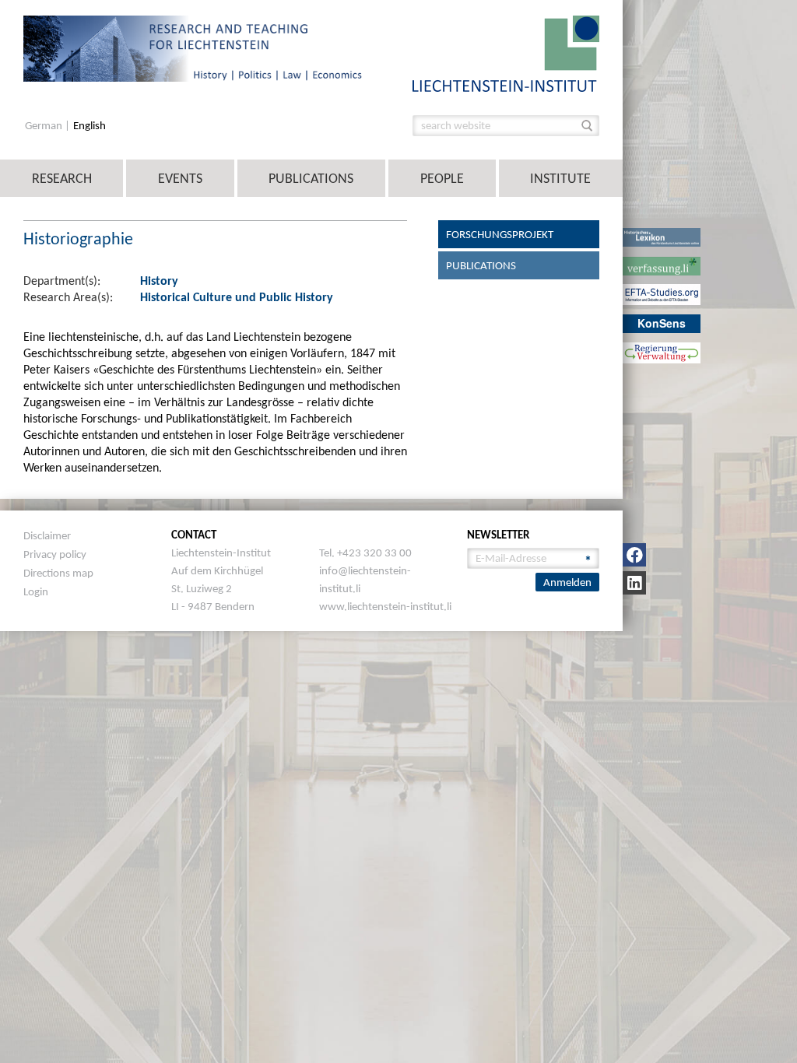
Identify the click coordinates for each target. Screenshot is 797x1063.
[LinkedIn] (634, 583)
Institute (560, 178)
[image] (506, 52)
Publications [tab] (481, 265)
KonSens (661, 323)
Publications (311, 178)
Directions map (58, 573)
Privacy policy (54, 554)
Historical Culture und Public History (236, 296)
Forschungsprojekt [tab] (499, 234)
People (442, 178)
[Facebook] (634, 555)
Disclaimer (47, 535)
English (89, 126)
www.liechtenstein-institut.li (385, 606)
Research (62, 178)
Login (35, 591)
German (45, 126)
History (159, 280)
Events (180, 178)
